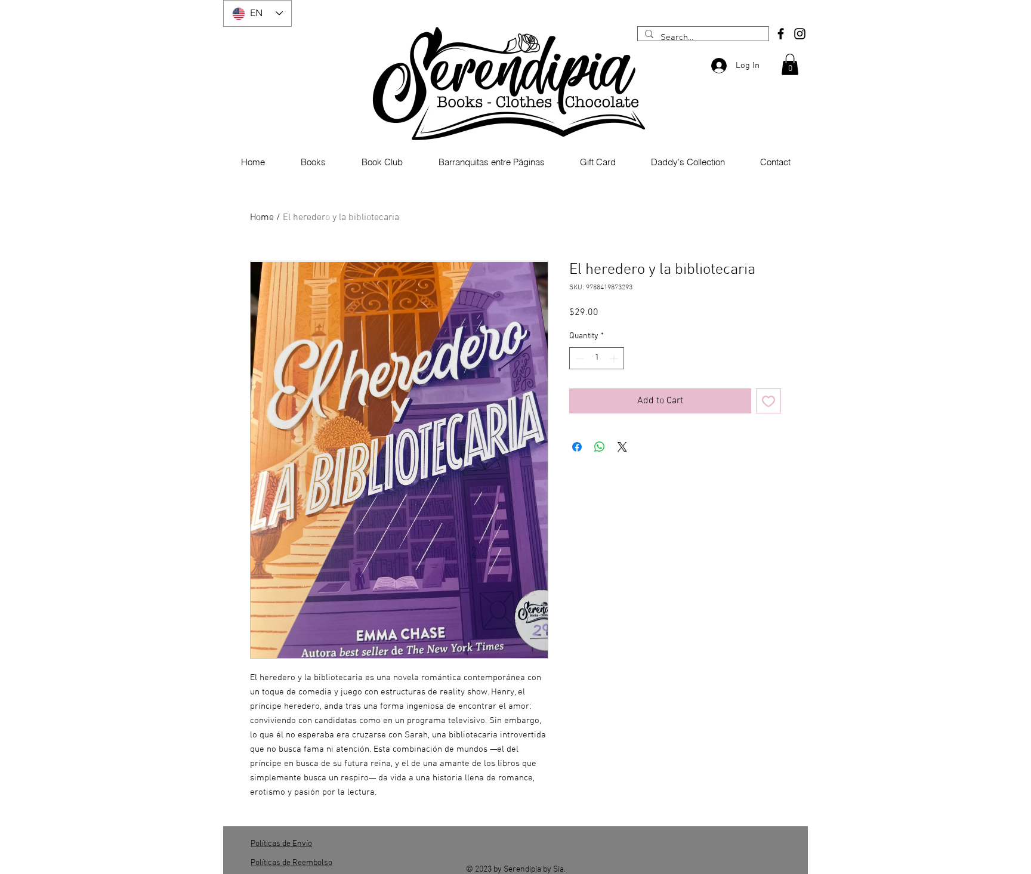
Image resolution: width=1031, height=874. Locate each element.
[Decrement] (578, 358)
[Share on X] (622, 447)
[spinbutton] (596, 358)
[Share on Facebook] (577, 447)
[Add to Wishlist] (768, 400)
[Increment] (614, 358)
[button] (790, 64)
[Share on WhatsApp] (599, 447)
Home (262, 218)
